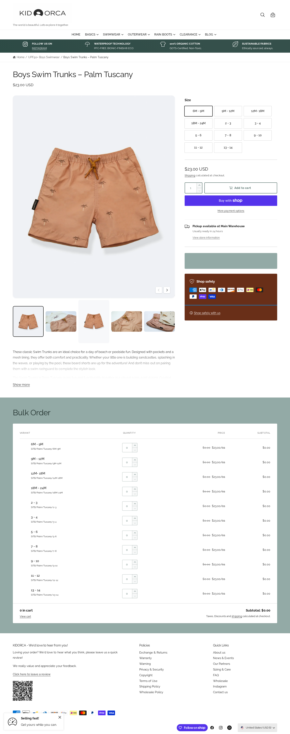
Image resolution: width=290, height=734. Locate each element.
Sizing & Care (222, 669)
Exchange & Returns (153, 652)
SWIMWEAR (111, 34)
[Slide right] (167, 290)
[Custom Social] (229, 727)
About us (219, 652)
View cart (25, 616)
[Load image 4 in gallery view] (126, 321)
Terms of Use (148, 681)
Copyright (145, 675)
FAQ (216, 675)
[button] (262, 15)
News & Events (223, 658)
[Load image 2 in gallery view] (61, 321)
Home (20, 57)
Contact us (220, 692)
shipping (237, 616)
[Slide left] (159, 290)
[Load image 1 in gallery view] (28, 321)
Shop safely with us (207, 313)
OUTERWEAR (137, 34)
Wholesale (220, 681)
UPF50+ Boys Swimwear (44, 57)
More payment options (231, 210)
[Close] (60, 717)
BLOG (209, 34)
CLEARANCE (188, 34)
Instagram (220, 686)
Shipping (190, 175)
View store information (206, 237)
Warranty (145, 658)
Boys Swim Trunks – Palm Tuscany (86, 57)
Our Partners (221, 664)
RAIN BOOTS (163, 34)
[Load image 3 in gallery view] (93, 321)
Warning (145, 664)
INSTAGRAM (39, 48)
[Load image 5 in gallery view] (159, 321)
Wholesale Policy (151, 692)
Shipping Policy (149, 686)
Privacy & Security (151, 669)
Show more (21, 385)
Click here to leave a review (32, 674)
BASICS (90, 34)
